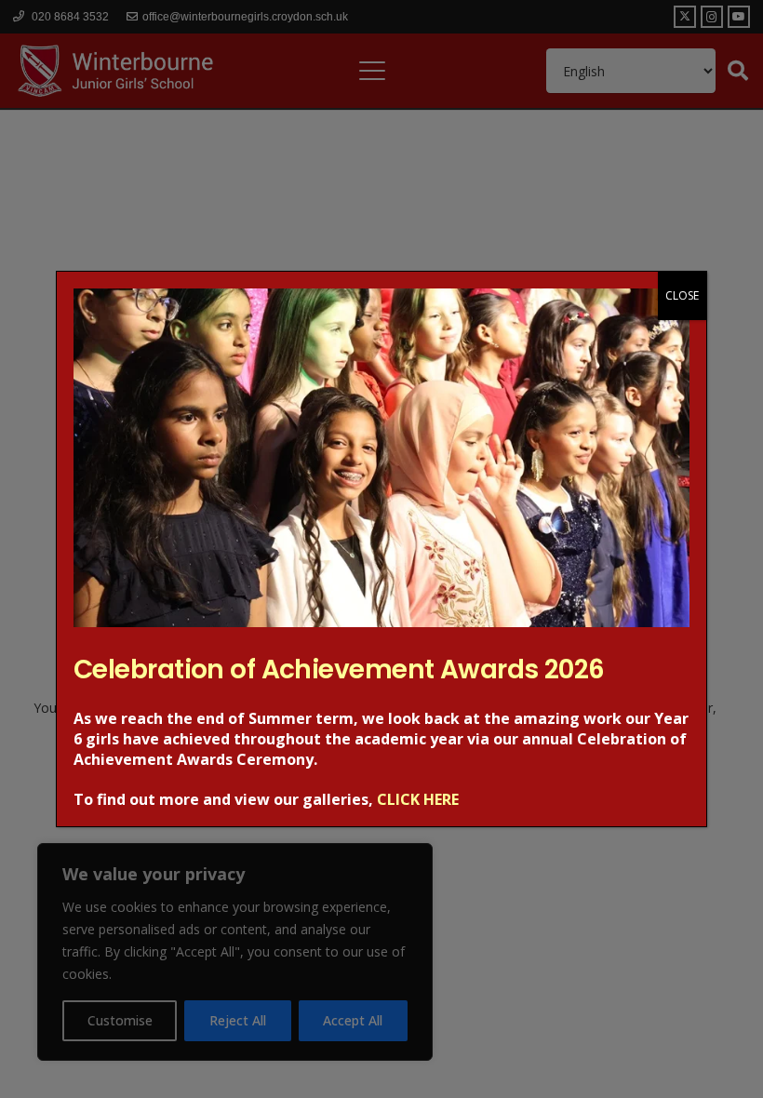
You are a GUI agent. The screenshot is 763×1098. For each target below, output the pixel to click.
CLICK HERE (418, 799)
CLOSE (682, 295)
